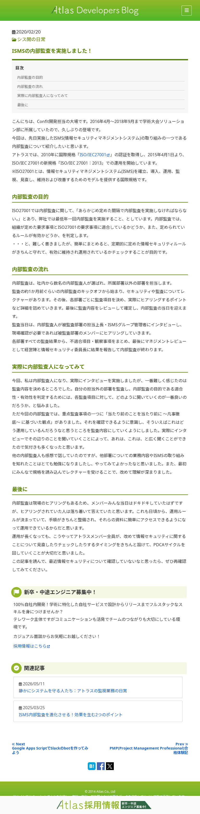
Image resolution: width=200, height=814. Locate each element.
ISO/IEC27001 (93, 155)
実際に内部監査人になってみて (42, 95)
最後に (22, 104)
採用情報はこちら (30, 646)
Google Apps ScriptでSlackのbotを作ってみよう (50, 750)
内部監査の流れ (30, 86)
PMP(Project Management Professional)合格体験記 (149, 750)
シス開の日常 (31, 39)
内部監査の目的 (30, 77)
